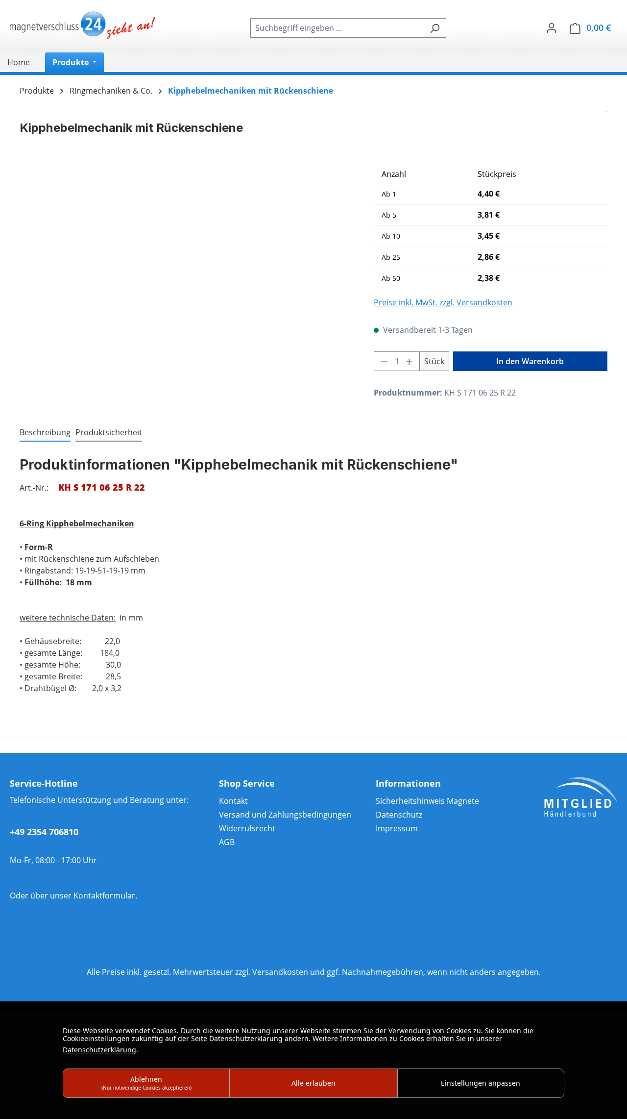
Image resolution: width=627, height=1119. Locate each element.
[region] (187, 269)
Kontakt (233, 801)
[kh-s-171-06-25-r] (187, 269)
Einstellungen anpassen (480, 1083)
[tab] (45, 433)
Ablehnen (146, 1082)
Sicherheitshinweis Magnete (427, 801)
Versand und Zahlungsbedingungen (285, 814)
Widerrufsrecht (247, 828)
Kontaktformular (104, 895)
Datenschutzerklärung (99, 1049)
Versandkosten (280, 972)
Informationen (408, 783)
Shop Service (247, 783)
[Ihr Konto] (551, 27)
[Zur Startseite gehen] (83, 26)
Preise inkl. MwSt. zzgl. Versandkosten (443, 302)
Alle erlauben (313, 1083)
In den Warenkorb (530, 361)
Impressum (397, 828)
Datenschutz (399, 814)
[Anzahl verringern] (384, 361)
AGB (227, 842)
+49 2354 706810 (44, 832)
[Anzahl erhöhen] (409, 361)
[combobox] (337, 28)
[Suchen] (434, 28)
